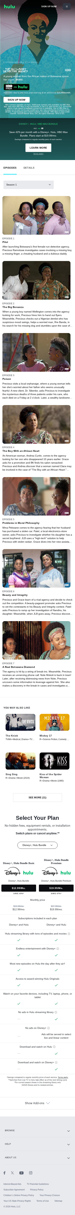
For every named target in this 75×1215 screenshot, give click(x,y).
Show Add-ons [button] (34, 1103)
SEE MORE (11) (37, 797)
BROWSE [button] (10, 1130)
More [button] (19, 80)
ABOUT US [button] (10, 1157)
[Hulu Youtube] (24, 1173)
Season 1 (11, 184)
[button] (10, 167)
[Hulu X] (15, 1173)
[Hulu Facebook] (7, 1173)
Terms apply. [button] (63, 1077)
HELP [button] (8, 1144)
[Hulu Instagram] (30, 1173)
